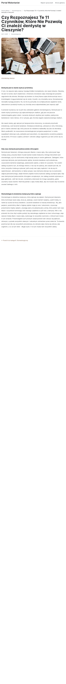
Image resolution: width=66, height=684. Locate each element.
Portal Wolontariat (10, 2)
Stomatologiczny (17, 10)
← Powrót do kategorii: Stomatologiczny (14, 240)
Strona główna (60, 3)
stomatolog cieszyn (8, 78)
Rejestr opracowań (47, 3)
